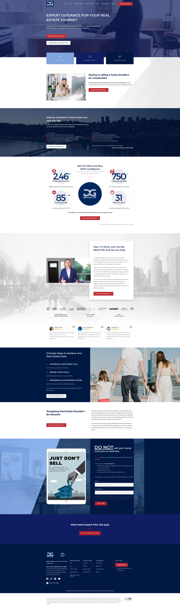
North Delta (87, 569)
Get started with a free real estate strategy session (60, 388)
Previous (46, 336)
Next (134, 336)
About (114, 3)
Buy (66, 3)
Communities (88, 3)
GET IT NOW (100, 503)
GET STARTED (125, 3)
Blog (97, 3)
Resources (105, 3)
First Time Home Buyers (74, 576)
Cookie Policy (97, 590)
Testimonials (100, 569)
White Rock (51, 28)
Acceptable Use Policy (108, 590)
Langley (85, 563)
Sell (70, 3)
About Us (98, 566)
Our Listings (78, 3)
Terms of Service (126, 498)
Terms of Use (83, 590)
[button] (93, 3)
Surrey (59, 28)
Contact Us (99, 563)
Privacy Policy (119, 498)
